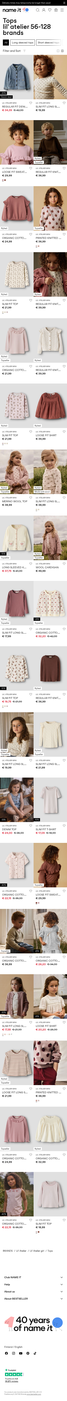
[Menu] (62, 10)
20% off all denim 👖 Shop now (16, 3)
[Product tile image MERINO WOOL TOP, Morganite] (17, 472)
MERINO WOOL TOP (14, 501)
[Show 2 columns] (62, 51)
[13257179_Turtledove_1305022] (3, 312)
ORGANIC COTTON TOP (17, 1158)
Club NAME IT (12, 1277)
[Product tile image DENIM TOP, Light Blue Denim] (17, 800)
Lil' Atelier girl (37, 1250)
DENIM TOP (9, 829)
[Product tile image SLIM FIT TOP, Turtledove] (17, 274)
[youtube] (21, 1353)
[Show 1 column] (58, 51)
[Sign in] (44, 10)
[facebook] (6, 1353)
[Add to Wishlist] (31, 103)
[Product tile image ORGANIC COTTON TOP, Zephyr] (17, 1129)
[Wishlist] (50, 10)
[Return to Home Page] (16, 10)
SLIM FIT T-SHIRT (46, 829)
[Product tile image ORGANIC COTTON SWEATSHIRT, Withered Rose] (17, 208)
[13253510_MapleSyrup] (39, 1232)
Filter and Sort (12, 51)
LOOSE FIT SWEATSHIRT (17, 171)
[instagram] (13, 1353)
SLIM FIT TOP (10, 303)
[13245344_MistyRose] (39, 246)
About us (9, 1291)
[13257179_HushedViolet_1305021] (7, 312)
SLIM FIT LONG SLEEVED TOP (20, 632)
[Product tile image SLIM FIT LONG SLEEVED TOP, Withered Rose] (17, 603)
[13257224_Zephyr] (3, 180)
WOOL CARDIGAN (47, 567)
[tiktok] (35, 1353)
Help (7, 1284)
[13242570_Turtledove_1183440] (39, 509)
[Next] (3, 80)
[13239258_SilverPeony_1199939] (5, 1034)
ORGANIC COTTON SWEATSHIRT (22, 237)
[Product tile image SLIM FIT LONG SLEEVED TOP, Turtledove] (17, 734)
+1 (11, 1034)
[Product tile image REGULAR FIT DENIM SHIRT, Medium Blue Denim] (17, 77)
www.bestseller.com (34, 1394)
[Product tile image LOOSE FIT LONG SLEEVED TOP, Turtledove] (17, 1063)
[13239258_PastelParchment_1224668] (3, 1034)
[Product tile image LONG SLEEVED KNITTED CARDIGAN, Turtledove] (17, 538)
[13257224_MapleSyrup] (5, 180)
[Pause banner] (64, 3)
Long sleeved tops (22, 42)
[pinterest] (28, 1353)
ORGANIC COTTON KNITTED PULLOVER (26, 960)
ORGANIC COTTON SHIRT (18, 894)
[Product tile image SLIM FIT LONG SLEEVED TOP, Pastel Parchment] (17, 996)
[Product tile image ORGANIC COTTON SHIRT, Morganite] (17, 865)
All (5, 42)
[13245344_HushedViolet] (37, 246)
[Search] (38, 10)
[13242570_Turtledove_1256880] (37, 509)
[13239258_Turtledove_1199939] (10, 1034)
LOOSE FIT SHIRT (46, 435)
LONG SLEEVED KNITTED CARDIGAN (25, 567)
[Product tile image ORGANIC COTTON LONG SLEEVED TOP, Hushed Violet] (17, 340)
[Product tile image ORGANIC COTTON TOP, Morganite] (17, 1194)
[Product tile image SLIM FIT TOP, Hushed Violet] (17, 406)
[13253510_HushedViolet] (37, 1232)
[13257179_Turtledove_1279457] (5, 312)
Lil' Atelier (21, 1250)
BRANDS (8, 1250)
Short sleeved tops (48, 42)
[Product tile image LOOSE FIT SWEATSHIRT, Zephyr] (17, 142)
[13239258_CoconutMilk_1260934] (7, 1034)
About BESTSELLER (16, 1298)
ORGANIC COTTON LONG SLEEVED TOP (27, 369)
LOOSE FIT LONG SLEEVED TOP (21, 1092)
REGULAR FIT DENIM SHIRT (18, 106)
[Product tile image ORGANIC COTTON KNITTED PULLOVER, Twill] (17, 931)
